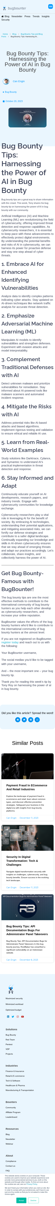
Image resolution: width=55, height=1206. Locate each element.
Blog (14, 34)
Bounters (11, 1102)
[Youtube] (22, 1016)
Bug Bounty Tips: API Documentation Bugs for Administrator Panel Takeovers (27, 930)
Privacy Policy (32, 1184)
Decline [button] (33, 1200)
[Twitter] (12, 1016)
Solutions (11, 1029)
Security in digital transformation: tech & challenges (22, 860)
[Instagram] (17, 1016)
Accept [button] (21, 1200)
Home (5, 34)
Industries (12, 1065)
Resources (12, 1128)
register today (10, 642)
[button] (50, 6)
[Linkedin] (8, 1016)
